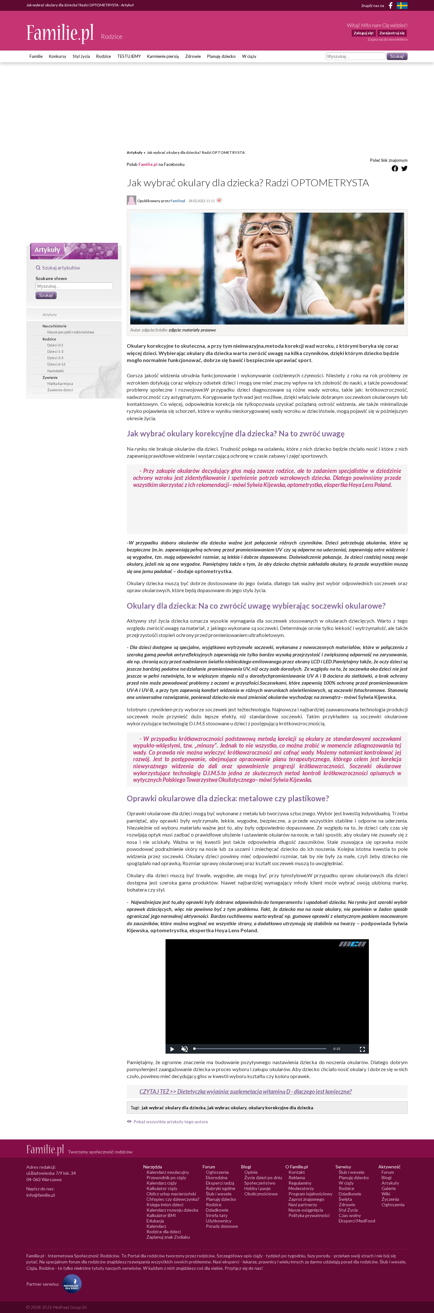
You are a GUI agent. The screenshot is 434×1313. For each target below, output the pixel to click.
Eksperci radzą (220, 1183)
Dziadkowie (217, 1210)
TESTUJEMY (129, 56)
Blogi (386, 1177)
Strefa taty (216, 1215)
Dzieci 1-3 (55, 351)
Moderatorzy (301, 1188)
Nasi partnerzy (302, 1204)
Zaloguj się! (364, 33)
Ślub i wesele (219, 1193)
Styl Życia (348, 1210)
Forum (388, 1172)
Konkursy (57, 56)
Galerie (389, 1188)
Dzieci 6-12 (56, 364)
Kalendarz (156, 1226)
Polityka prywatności (308, 1215)
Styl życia (81, 56)
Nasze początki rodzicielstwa (70, 332)
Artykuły (50, 314)
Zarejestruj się (391, 33)
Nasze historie (54, 326)
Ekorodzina (216, 1177)
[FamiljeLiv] (402, 5)
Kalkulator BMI (161, 1215)
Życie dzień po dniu (263, 1177)
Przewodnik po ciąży (166, 1177)
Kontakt (296, 1172)
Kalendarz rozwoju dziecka (172, 1210)
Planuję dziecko (221, 56)
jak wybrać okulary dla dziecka (174, 1107)
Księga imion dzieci (164, 1204)
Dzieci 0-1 (55, 345)
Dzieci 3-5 (55, 358)
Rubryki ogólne (220, 1188)
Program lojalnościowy (310, 1193)
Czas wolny (350, 1215)
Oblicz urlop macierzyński (171, 1193)
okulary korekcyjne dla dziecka (280, 1107)
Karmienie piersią (163, 56)
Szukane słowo (51, 278)
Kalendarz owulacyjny (167, 1172)
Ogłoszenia (217, 1172)
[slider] (260, 1048)
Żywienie (50, 377)
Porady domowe (222, 1226)
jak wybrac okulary (227, 1107)
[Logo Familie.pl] (60, 34)
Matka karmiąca (60, 383)
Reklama (296, 1177)
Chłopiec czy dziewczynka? (173, 1199)
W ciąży (249, 56)
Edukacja (155, 1220)
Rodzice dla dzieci (163, 1231)
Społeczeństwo (259, 1183)
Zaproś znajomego (306, 1199)
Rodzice (103, 56)
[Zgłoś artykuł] (219, 200)
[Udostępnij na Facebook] (395, 170)
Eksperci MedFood (357, 1220)
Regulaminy (299, 1183)
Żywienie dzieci (60, 390)
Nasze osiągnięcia (305, 1210)
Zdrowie (193, 56)
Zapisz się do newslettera (388, 39)
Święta (345, 1199)
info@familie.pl (40, 1195)
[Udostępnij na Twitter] (404, 170)
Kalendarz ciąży (161, 1183)
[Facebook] (392, 6)
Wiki (386, 1193)
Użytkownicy (218, 1220)
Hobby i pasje (257, 1188)
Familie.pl (148, 164)
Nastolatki (55, 371)
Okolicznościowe (261, 1193)
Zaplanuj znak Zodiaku (168, 1237)
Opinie (251, 1172)
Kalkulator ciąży (161, 1188)
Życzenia (390, 1199)
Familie (36, 56)
